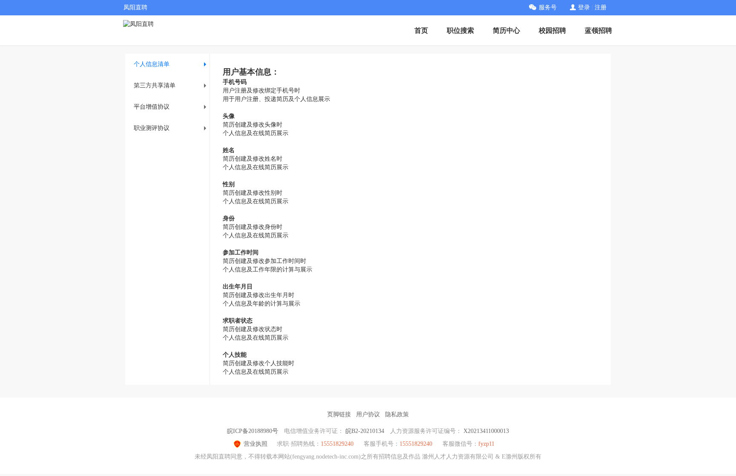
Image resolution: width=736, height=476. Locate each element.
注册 (601, 7)
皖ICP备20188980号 (252, 431)
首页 (421, 30)
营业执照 (255, 444)
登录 (584, 7)
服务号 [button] (548, 7)
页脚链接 (339, 414)
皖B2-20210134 (364, 431)
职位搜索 (460, 30)
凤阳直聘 (135, 7)
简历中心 (506, 30)
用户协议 (368, 414)
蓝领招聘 (598, 30)
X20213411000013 (486, 431)
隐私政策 (397, 414)
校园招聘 (552, 30)
